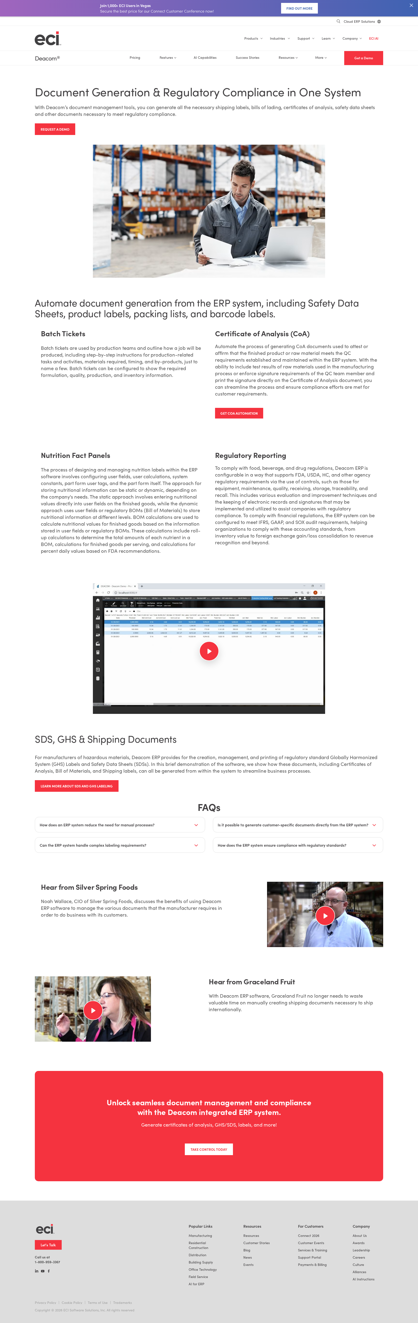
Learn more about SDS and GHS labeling (77, 786)
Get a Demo (363, 58)
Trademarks (122, 1302)
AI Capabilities (205, 57)
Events (248, 1264)
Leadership (361, 1250)
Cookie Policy (72, 1302)
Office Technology (203, 1269)
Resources (251, 1235)
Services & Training (312, 1250)
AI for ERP (196, 1284)
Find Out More (299, 8)
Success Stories (247, 57)
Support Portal (309, 1257)
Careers (359, 1257)
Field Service (198, 1276)
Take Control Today (209, 1149)
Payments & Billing (312, 1264)
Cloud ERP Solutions (359, 21)
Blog (246, 1250)
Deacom (47, 58)
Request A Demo (55, 129)
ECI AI (373, 38)
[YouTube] (43, 1271)
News (247, 1257)
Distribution (197, 1255)
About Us (360, 1235)
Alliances (359, 1272)
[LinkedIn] (36, 1271)
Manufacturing (200, 1235)
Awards (359, 1243)
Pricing (135, 57)
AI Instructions (363, 1279)
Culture (358, 1264)
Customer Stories (256, 1243)
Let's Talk (48, 1244)
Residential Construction (198, 1245)
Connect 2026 (308, 1235)
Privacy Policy (45, 1302)
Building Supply (201, 1262)
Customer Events (311, 1243)
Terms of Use (98, 1302)
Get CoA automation (239, 413)
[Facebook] (49, 1271)
